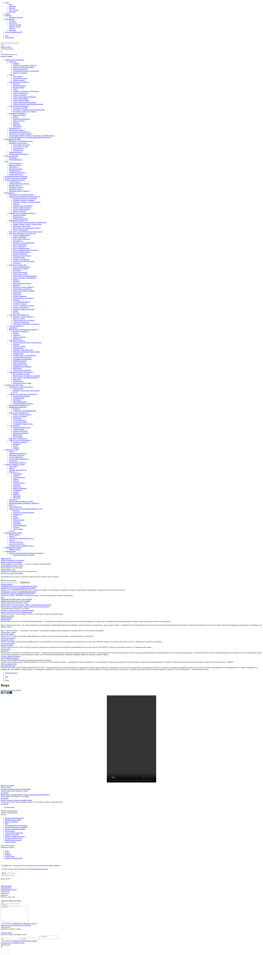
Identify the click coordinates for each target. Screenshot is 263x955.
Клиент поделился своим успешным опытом (16, 612)
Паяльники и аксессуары (22, 383)
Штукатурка (18, 437)
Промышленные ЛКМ (13, 820)
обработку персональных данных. (25, 923)
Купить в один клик (24, 925)
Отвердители (18, 148)
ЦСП (15, 392)
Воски (15, 117)
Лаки (15, 89)
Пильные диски (19, 257)
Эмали (16, 63)
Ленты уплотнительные (22, 414)
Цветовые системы (7, 616)
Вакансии (12, 6)
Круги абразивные (20, 244)
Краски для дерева (20, 73)
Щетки (16, 313)
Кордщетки (18, 241)
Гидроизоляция (19, 398)
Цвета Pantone (6, 619)
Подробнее (5, 793)
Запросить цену (19, 943)
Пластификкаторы (20, 401)
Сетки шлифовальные (21, 302)
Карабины (17, 514)
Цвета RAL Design (7, 640)
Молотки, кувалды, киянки (23, 287)
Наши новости (6, 558)
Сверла (16, 263)
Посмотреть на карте (40, 869)
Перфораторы (18, 353)
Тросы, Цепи (18, 529)
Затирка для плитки (20, 431)
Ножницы (17, 292)
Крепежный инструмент (22, 283)
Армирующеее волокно (21, 396)
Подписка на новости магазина (12, 573)
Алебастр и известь (20, 442)
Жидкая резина (18, 87)
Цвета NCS (5, 651)
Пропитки (17, 126)
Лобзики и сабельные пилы (23, 350)
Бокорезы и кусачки (20, 268)
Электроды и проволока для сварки (26, 324)
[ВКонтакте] (2, 692)
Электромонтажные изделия (24, 555)
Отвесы (16, 204)
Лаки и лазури (19, 121)
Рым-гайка (17, 523)
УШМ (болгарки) (20, 361)
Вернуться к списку (8, 785)
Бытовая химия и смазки (13, 838)
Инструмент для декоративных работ (27, 228)
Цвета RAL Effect (7, 645)
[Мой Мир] (8, 692)
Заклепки (17, 486)
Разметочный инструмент (23, 206)
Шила (15, 311)
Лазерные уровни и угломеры (24, 200)
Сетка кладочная (19, 420)
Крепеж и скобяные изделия (15, 836)
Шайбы (16, 494)
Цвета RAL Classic (7, 634)
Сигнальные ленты (20, 422)
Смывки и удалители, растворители (26, 91)
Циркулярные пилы (20, 365)
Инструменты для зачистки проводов (26, 376)
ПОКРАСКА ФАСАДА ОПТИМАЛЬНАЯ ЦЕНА (18, 588)
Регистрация (9, 37)
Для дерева (17, 76)
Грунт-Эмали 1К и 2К (21, 145)
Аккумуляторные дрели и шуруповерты (27, 342)
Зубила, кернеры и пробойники (25, 278)
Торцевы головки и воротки (23, 309)
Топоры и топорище (21, 307)
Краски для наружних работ (23, 67)
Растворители (18, 150)
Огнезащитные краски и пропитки (26, 71)
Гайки (16, 479)
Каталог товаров (6, 56)
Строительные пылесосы (22, 357)
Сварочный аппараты (21, 322)
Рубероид (17, 409)
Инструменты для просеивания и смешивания (29, 222)
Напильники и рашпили (22, 289)
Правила (17, 335)
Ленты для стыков (20, 416)
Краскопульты (18, 348)
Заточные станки (19, 346)
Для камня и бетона (20, 78)
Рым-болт (17, 522)
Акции (7, 13)
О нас (7, 2)
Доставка (12, 21)
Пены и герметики (11, 822)
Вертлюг (16, 510)
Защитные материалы (21, 119)
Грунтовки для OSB (20, 108)
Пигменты (17, 400)
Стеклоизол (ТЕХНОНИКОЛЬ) (24, 411)
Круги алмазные (19, 246)
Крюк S (16, 518)
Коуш (15, 516)
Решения (8, 15)
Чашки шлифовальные (21, 235)
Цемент (16, 448)
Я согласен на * (20, 923)
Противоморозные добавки (23, 403)
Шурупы (17, 498)
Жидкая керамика (19, 86)
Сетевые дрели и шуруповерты (24, 355)
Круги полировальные (21, 248)
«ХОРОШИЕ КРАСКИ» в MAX (12, 566)
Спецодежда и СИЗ (12, 835)
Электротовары (10, 842)
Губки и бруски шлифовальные (25, 276)
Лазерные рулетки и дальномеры (25, 198)
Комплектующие (19, 215)
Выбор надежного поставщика (11, 562)
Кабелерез (17, 379)
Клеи (7, 823)
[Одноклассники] (5, 692)
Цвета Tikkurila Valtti (8, 666)
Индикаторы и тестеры (21, 374)
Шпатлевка (17, 435)
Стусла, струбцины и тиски (23, 305)
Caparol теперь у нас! (8, 569)
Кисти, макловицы (21, 230)
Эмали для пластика (20, 93)
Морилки (16, 124)
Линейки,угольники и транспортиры (27, 202)
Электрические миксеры (22, 370)
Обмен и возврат (15, 26)
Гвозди (16, 481)
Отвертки (17, 294)
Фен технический (19, 363)
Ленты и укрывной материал (15, 829)
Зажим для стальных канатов (23, 512)
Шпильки (17, 496)
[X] (10, 692)
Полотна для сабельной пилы (24, 261)
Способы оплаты (15, 25)
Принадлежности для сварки (24, 320)
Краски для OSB (19, 115)
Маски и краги (19, 318)
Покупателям (9, 19)
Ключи (16, 281)
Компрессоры (18, 217)
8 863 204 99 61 (6, 888)
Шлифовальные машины (22, 366)
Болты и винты (19, 477)
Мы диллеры (13, 10)
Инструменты (10, 831)
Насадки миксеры (20, 254)
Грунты (16, 84)
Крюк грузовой (19, 520)
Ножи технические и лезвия (24, 291)
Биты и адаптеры (20, 237)
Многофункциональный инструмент (26, 352)
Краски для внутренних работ (24, 65)
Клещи (16, 280)
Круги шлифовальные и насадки (25, 250)
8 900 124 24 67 (6, 47)
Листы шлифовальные (21, 267)
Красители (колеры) (20, 69)
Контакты (12, 12)
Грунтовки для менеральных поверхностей (29, 110)
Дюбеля (16, 485)
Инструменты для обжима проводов (26, 377)
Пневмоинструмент (20, 219)
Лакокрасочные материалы (14, 818)
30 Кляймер (17, 474)
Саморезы (17, 490)
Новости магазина (9, 580)
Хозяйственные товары (13, 840)
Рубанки (16, 300)
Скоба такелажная (20, 525)
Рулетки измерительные (22, 207)
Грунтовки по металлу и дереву (25, 111)
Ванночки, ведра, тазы (21, 226)
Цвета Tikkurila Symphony (10, 658)
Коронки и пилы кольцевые (23, 243)
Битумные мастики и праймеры (16, 827)
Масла (16, 122)
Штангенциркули (19, 211)
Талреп (16, 527)
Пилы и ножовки (20, 296)
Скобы (16, 492)
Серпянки (17, 418)
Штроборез (17, 368)
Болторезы (17, 270)
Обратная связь (6, 886)
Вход (6, 35)
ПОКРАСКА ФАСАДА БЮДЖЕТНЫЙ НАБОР (18, 594)
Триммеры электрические (22, 359)
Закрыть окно (5, 927)
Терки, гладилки (19, 337)
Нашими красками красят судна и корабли (16, 601)
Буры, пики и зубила (21, 239)
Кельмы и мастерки (20, 331)
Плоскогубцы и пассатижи (23, 298)
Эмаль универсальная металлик (24, 102)
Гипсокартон (18, 389)
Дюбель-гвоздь (19, 483)
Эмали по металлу (20, 95)
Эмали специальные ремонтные (24, 97)
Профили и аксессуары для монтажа (26, 390)
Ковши (16, 333)
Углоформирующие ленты (23, 424)
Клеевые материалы (21, 433)
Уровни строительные (21, 209)
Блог (10, 4)
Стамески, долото (20, 304)
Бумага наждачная (20, 272)
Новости (12, 8)
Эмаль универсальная (21, 100)
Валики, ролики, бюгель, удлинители (27, 224)
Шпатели (17, 339)
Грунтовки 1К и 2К (20, 146)
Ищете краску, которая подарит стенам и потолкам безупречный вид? (25, 606)
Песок (15, 446)
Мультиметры (18, 381)
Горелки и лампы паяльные (23, 316)
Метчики (16, 285)
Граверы (16, 344)
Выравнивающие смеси (22, 427)
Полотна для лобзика (21, 259)
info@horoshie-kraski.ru (9, 889)
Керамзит (16, 444)
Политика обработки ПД (13, 32)
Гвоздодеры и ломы (20, 274)
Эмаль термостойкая (20, 98)
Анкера (16, 475)
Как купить (13, 23)
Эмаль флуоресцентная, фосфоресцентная (28, 104)
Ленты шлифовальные (21, 252)
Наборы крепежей (20, 488)
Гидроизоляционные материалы (16, 825)
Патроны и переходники (22, 256)
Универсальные (19, 80)
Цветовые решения (15, 17)
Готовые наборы (6, 584)
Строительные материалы (14, 833)
